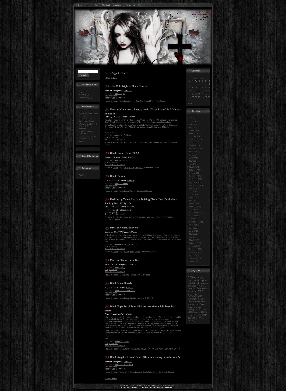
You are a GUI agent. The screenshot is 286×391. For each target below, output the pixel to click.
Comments (85, 98)
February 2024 (195, 170)
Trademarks (149, 385)
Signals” (133, 298)
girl (152, 349)
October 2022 (194, 219)
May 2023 (193, 198)
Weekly (191, 320)
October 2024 (194, 146)
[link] (106, 96)
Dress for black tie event (124, 227)
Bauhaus (204, 283)
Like (190, 301)
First (196, 291)
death (145, 372)
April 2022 (193, 237)
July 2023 (193, 191)
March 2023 (194, 204)
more (196, 305)
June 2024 (193, 158)
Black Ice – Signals (121, 283)
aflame (127, 349)
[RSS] (77, 386)
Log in (81, 92)
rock (164, 217)
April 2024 (193, 164)
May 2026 (193, 124)
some (197, 312)
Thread (191, 318)
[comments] (113, 96)
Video (201, 318)
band (190, 283)
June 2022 (193, 231)
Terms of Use (136, 385)
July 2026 (193, 118)
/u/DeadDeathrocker (123, 210)
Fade (132, 275)
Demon (133, 191)
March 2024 (194, 167)
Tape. (161, 349)
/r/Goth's (194, 277)
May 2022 (193, 234)
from (200, 291)
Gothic (200, 296)
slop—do (163, 142)
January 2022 (194, 246)
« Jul (190, 103)
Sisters (191, 312)
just (195, 299)
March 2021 (194, 261)
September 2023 (196, 185)
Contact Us (123, 385)
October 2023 (194, 182)
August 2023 (194, 188)
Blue (142, 349)
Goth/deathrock (141, 142)
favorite (190, 291)
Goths (191, 299)
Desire (148, 349)
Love (198, 301)
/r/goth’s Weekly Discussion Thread (86, 120)
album (196, 280)
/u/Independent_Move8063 (126, 244)
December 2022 (195, 213)
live (194, 301)
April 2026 (193, 127)
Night (142, 101)
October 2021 (194, 255)
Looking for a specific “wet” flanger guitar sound (87, 139)
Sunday (198, 315)
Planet (156, 142)
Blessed (138, 372)
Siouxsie (202, 310)
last (203, 299)
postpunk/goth (156, 217)
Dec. (136, 217)
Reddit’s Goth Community (115, 98)
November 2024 (195, 143)
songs (191, 315)
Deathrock (192, 288)
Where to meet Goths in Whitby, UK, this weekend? (88, 126)
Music (202, 304)
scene (200, 307)
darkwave (192, 286)
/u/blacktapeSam (122, 342)
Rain (141, 168)
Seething (191, 310)
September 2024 (196, 149)
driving (142, 217)
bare (132, 349)
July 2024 (193, 155)
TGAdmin (128, 91)
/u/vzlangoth (120, 94)
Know (200, 299)
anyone (203, 280)
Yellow (170, 217)
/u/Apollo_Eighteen (123, 135)
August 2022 (194, 225)
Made (203, 301)
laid (156, 349)
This (147, 101)
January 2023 (194, 210)
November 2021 (195, 252)
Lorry (148, 217)
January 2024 (194, 173)
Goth (192, 295)
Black (126, 101)
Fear (136, 168)
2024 (126, 217)
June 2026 (193, 121)
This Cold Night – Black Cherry (128, 86)
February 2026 (195, 134)
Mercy (191, 304)
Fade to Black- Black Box (124, 260)
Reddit (81, 175)
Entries (84, 95)
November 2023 (195, 179)
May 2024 (193, 161)
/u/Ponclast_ (120, 268)
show (196, 310)
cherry (132, 101)
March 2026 (194, 131)
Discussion (202, 288)
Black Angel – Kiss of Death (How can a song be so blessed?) (145, 357)
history (150, 142)
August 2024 (194, 152)
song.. (155, 372)
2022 (202, 278)
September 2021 (196, 258)
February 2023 (195, 207)
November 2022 (195, 216)
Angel (126, 372)
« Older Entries (111, 78)
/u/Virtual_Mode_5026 (124, 365)
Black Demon (118, 176)
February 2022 (195, 243)
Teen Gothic (201, 11)
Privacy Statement (165, 385)
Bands (196, 283)
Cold (137, 101)
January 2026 (194, 137)
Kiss (150, 372)
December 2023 (195, 176)
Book (132, 142)
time (197, 318)
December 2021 (195, 249)
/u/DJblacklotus (121, 184)
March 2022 (194, 240)
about (190, 280)
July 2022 (193, 228)
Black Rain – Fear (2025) (124, 152)
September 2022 (196, 222)
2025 (126, 168)
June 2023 (193, 194)
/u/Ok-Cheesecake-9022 (125, 291)
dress (132, 252)
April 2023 (193, 201)
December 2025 (195, 140)
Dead (198, 286)
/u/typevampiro (121, 160)
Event (137, 252)
